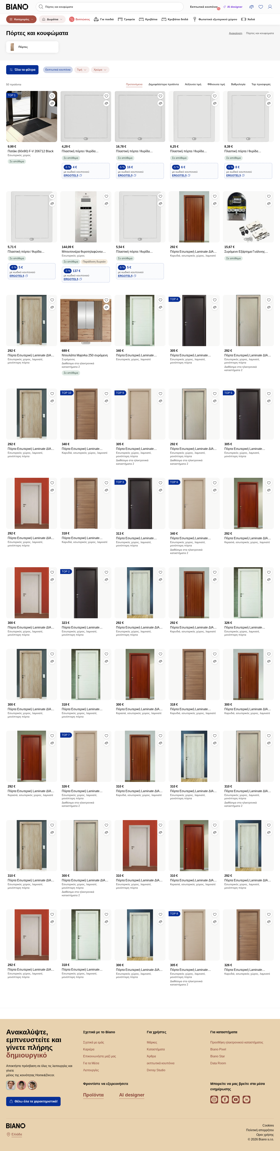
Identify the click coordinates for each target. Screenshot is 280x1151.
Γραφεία (129, 19)
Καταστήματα (156, 1049)
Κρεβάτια (151, 19)
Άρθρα (151, 1056)
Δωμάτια (52, 19)
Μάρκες (152, 1042)
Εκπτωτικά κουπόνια (205, 7)
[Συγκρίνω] (52, 103)
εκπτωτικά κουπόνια (160, 1063)
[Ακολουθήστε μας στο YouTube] (236, 1099)
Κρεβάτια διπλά (178, 19)
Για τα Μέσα (91, 1063)
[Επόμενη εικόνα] (108, 115)
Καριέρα (88, 1049)
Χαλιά (251, 19)
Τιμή (79, 69)
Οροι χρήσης (265, 1134)
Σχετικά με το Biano (99, 1032)
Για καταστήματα (223, 1032)
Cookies (268, 1125)
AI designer (234, 6)
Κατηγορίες (21, 19)
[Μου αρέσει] (52, 96)
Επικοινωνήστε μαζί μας (99, 1056)
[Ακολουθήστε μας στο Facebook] (225, 1099)
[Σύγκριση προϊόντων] (251, 7)
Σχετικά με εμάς (93, 1042)
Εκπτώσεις (83, 19)
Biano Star (217, 1056)
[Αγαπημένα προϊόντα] (261, 7)
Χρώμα (98, 69)
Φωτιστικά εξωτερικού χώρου (218, 19)
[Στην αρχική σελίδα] (18, 6)
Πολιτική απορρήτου (260, 1130)
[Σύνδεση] (270, 7)
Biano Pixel (218, 1049)
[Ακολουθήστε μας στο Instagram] (214, 1099)
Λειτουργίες (91, 1070)
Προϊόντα (93, 1094)
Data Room (218, 1063)
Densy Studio (156, 1070)
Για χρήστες (156, 1032)
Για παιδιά (107, 19)
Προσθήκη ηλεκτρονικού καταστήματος (236, 1042)
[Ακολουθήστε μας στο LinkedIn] (246, 1099)
